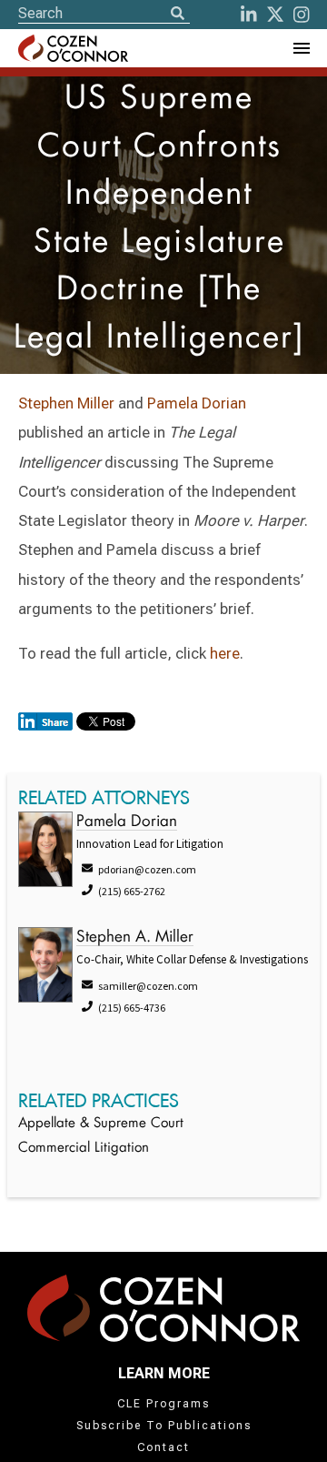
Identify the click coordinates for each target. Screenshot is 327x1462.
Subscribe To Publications (164, 1425)
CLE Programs (163, 1403)
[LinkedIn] (249, 14)
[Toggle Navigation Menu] (301, 48)
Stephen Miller (66, 403)
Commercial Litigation (83, 1148)
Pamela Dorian (196, 403)
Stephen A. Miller (134, 937)
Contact (163, 1447)
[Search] (177, 14)
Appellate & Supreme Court (100, 1124)
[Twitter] (275, 14)
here (225, 653)
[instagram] (301, 14)
